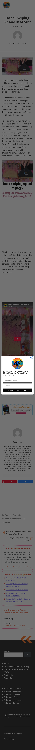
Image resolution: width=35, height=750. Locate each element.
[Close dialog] (32, 357)
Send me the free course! (17, 390)
